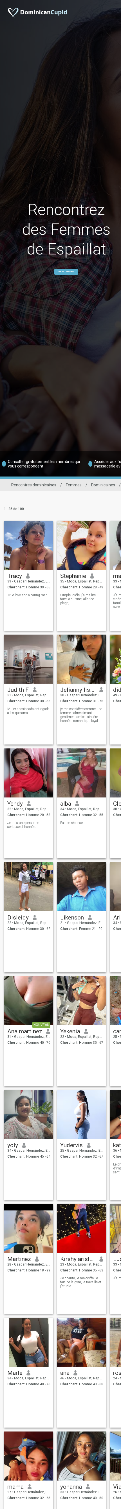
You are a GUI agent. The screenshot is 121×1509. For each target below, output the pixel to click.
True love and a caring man (27, 595)
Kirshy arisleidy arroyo (77, 1259)
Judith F (18, 689)
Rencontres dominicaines (33, 485)
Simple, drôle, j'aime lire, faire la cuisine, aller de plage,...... (78, 599)
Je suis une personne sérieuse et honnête (23, 825)
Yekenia (70, 1031)
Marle (15, 1373)
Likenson (72, 917)
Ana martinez (24, 1031)
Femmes (74, 485)
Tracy (14, 576)
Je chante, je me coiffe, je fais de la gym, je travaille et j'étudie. (80, 1282)
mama (15, 1486)
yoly (12, 1145)
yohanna (71, 1486)
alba (65, 803)
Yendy (15, 803)
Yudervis (71, 1145)
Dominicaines (103, 485)
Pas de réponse (71, 823)
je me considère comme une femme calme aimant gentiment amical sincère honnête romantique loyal (81, 715)
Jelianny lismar (77, 689)
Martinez (19, 1259)
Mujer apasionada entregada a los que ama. (28, 711)
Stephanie (73, 576)
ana (65, 1373)
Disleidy (18, 917)
